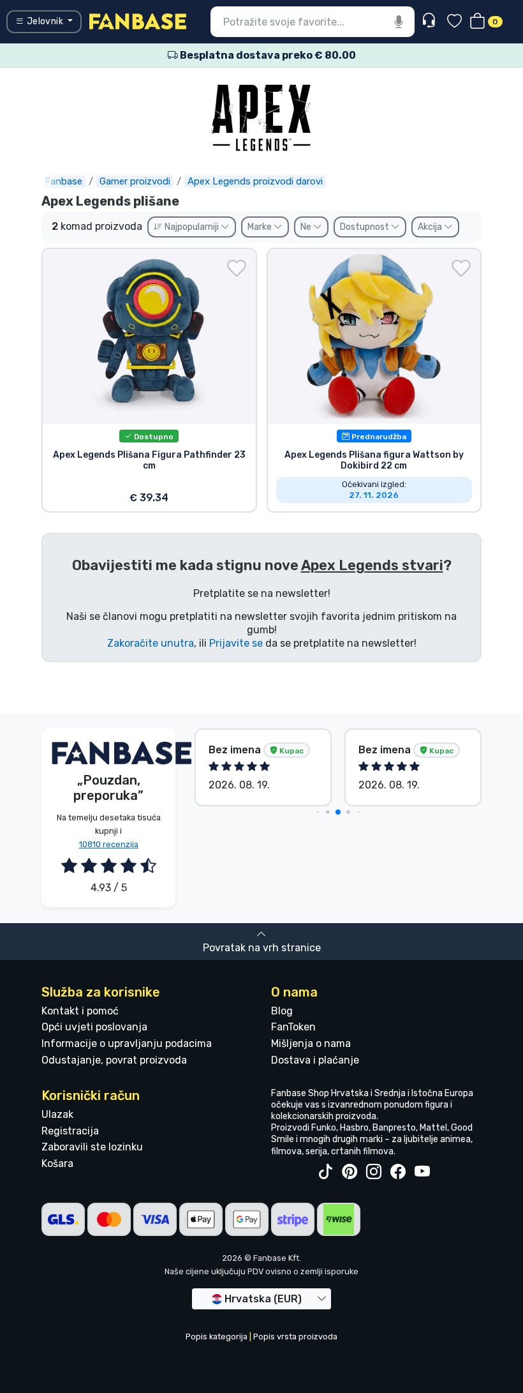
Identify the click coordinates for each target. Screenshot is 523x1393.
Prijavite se (236, 643)
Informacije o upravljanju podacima (126, 1043)
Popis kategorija (216, 1336)
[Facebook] (398, 1172)
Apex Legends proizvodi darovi (255, 181)
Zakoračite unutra (150, 643)
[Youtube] (422, 1172)
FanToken (293, 1027)
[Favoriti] (454, 22)
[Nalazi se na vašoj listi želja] (236, 268)
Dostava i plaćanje (315, 1060)
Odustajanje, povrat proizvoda (114, 1060)
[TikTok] (325, 1172)
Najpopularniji (192, 227)
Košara (57, 1163)
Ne (306, 227)
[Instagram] (373, 1172)
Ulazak (57, 1114)
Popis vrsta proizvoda (295, 1336)
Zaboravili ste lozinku (92, 1147)
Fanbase (63, 181)
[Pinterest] (349, 1172)
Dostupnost (365, 227)
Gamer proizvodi (134, 181)
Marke (260, 227)
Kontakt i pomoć (80, 1011)
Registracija (70, 1131)
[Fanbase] (137, 21)
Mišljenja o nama (311, 1043)
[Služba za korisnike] (430, 21)
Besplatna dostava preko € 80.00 (267, 55)
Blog (282, 1011)
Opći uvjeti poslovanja (94, 1027)
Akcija (431, 227)
